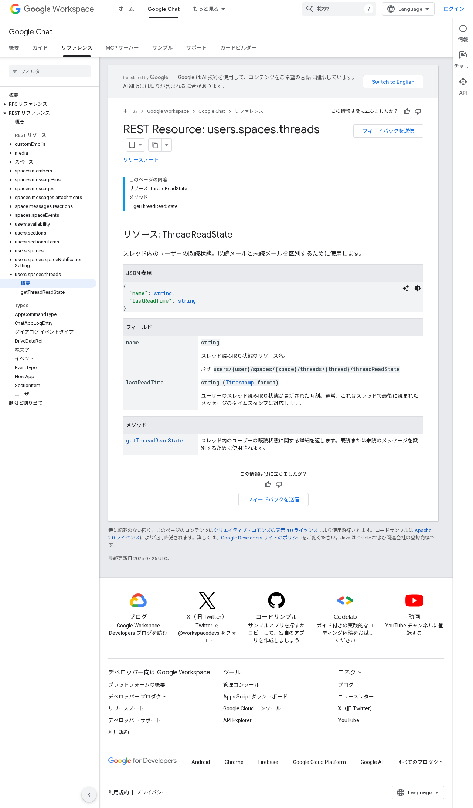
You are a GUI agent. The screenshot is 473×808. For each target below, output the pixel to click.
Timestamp (239, 382)
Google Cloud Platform (319, 762)
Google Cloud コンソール (252, 708)
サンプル (162, 47)
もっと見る (206, 9)
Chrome (234, 762)
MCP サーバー (122, 47)
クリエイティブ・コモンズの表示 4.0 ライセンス (266, 530)
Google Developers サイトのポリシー (261, 538)
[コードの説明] (406, 288)
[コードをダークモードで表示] (417, 288)
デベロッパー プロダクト (137, 697)
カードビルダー (238, 47)
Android (200, 762)
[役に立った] (406, 111)
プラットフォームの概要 (136, 685)
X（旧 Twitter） (356, 708)
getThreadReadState (154, 440)
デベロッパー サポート (134, 720)
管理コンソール (241, 685)
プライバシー (151, 792)
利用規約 (118, 732)
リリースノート (141, 160)
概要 (14, 47)
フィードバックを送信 (388, 131)
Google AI (372, 762)
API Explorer (237, 720)
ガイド (40, 47)
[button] (48, 104)
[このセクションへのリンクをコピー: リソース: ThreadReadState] (239, 235)
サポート (196, 47)
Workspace (73, 9)
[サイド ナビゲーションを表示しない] (89, 794)
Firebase (268, 762)
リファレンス (76, 47)
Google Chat (163, 9)
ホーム (126, 9)
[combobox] (339, 9)
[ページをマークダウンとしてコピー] (155, 145)
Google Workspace (168, 111)
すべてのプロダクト (420, 762)
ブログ (346, 685)
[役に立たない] (417, 111)
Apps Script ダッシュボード (255, 697)
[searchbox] (50, 71)
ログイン (453, 9)
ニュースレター (356, 697)
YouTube (348, 720)
